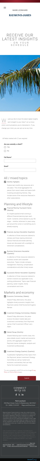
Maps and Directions (28, 405)
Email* (6, 166)
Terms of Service (14, 372)
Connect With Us (20, 389)
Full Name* (8, 157)
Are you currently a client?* (13, 144)
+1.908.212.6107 (13, 405)
